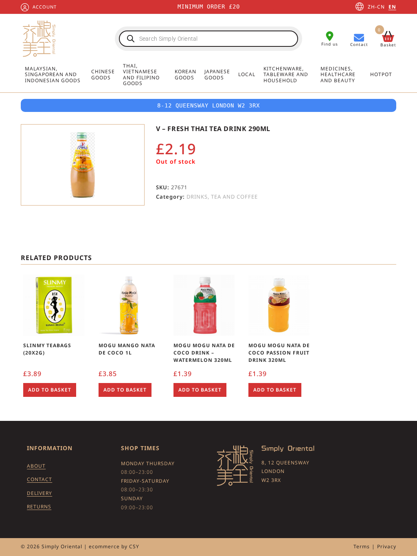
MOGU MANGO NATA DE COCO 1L (127, 349)
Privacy (386, 546)
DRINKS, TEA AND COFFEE (222, 196)
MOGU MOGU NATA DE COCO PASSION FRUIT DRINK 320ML (279, 352)
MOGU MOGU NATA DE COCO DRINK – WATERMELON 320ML (204, 352)
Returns (39, 506)
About (36, 465)
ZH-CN (376, 6)
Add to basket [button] (49, 389)
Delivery (39, 493)
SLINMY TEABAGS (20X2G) (47, 349)
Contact (39, 479)
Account (45, 7)
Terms (361, 546)
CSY (134, 546)
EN (392, 6)
